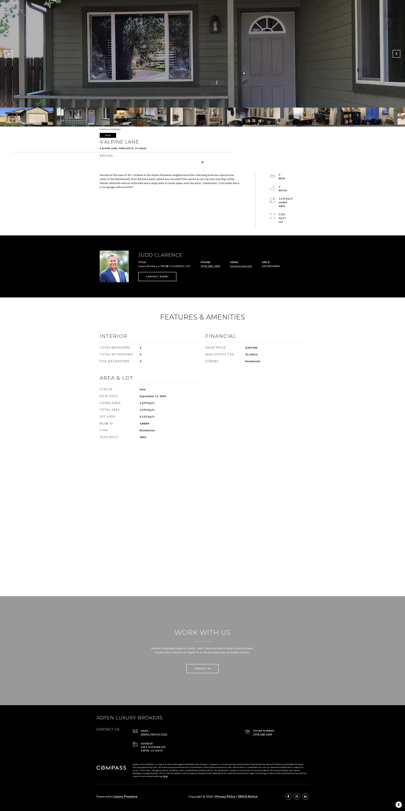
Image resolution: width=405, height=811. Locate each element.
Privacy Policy (225, 796)
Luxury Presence (125, 796)
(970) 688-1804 (210, 266)
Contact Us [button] (202, 668)
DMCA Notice (248, 796)
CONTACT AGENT (157, 276)
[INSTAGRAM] (297, 796)
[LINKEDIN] (305, 796)
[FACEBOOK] (288, 796)
